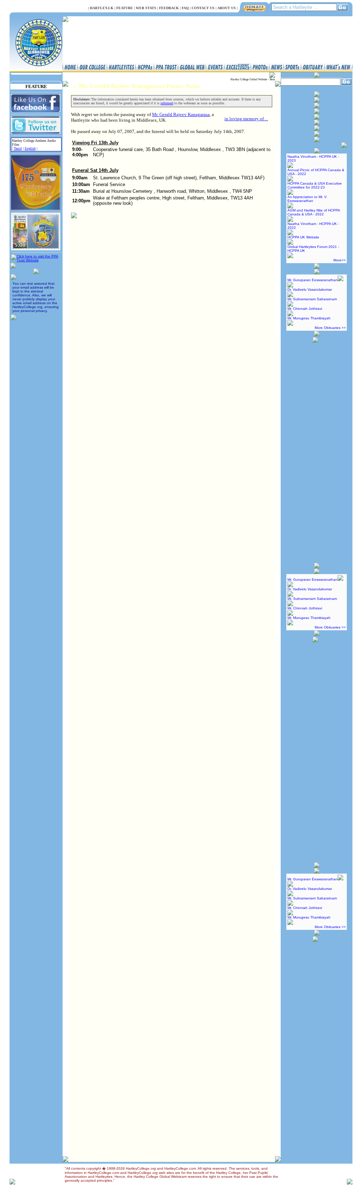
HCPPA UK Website (303, 237)
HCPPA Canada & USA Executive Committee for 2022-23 (314, 185)
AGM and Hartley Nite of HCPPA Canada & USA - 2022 (313, 212)
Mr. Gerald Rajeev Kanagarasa (181, 114)
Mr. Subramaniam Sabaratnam (312, 299)
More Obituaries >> (330, 328)
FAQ (185, 8)
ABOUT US (226, 8)
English (30, 148)
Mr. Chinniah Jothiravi (304, 309)
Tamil (18, 148)
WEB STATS (146, 8)
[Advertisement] (315, 449)
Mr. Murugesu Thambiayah (309, 318)
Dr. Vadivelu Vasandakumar (309, 289)
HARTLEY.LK (101, 8)
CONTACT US (203, 8)
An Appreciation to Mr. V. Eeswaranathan (307, 199)
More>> (339, 260)
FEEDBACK (169, 8)
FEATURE (124, 8)
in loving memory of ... (246, 118)
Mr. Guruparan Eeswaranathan (312, 280)
